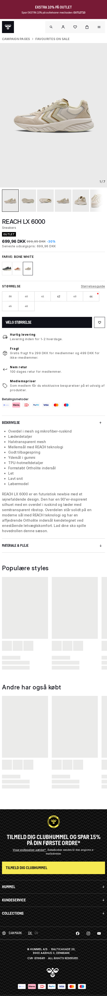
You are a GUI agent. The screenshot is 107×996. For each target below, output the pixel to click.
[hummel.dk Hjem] (8, 27)
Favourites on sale (52, 39)
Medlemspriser (23, 381)
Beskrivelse (11, 423)
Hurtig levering (23, 334)
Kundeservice (14, 900)
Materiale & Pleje (15, 545)
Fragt (14, 348)
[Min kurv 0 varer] (87, 27)
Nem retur (18, 367)
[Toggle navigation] (51, 27)
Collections (13, 913)
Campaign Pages (16, 39)
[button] (63, 27)
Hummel (8, 887)
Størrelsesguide (93, 286)
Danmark (15, 933)
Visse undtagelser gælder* (30, 849)
